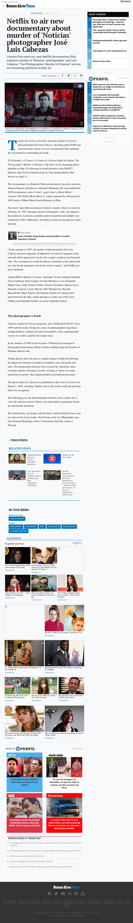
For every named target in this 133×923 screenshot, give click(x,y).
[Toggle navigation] (4, 6)
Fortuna (57, 902)
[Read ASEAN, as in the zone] (52, 455)
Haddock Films (53, 526)
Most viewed (97, 14)
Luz (127, 902)
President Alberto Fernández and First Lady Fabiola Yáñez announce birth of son (45, 850)
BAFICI (42, 526)
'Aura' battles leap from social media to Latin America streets (44, 237)
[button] (80, 86)
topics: (12, 523)
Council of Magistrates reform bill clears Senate (31, 861)
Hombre (68, 902)
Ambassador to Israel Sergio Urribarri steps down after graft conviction (41, 866)
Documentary (30, 526)
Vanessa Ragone (69, 526)
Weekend (109, 902)
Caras (21, 902)
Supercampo (95, 902)
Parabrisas (81, 902)
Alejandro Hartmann (18, 531)
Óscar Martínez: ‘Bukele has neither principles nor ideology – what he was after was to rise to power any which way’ (69, 483)
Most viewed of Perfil (108, 79)
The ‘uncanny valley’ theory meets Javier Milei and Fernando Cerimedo (34, 478)
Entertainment (16, 526)
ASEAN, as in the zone (68, 456)
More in (10, 748)
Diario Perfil (9, 902)
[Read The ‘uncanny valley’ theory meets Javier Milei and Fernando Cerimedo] (17, 471)
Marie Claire (33, 902)
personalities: (16, 515)
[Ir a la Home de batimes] (66, 887)
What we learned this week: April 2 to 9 (27, 856)
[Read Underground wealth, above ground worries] (17, 455)
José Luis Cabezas (17, 518)
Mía (66, 906)
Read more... (26, 232)
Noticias (46, 902)
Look (119, 902)
